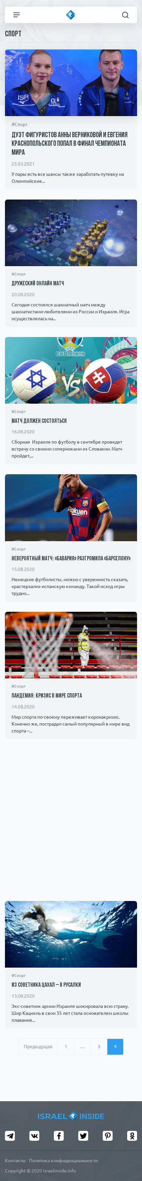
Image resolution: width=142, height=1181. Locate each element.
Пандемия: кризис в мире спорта (47, 696)
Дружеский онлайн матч (38, 284)
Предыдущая (38, 1046)
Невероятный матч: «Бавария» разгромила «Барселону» (71, 559)
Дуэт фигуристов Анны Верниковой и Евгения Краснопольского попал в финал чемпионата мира (69, 144)
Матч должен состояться (39, 421)
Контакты (15, 1160)
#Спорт (20, 124)
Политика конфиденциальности (63, 1160)
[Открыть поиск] (125, 15)
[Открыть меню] (16, 15)
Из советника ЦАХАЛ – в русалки (46, 985)
